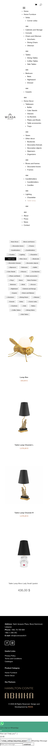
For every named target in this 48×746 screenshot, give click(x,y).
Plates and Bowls (33, 120)
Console (28, 33)
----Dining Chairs (23, 297)
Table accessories (34, 123)
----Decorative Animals (14, 263)
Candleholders (31, 179)
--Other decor (23, 259)
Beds (29, 76)
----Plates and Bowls (14, 276)
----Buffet (34, 267)
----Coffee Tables (16, 310)
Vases (27, 135)
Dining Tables (32, 58)
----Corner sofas (32, 301)
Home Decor (29, 101)
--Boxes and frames (29, 241)
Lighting (28, 194)
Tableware (29, 104)
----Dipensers (12, 267)
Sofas (27, 17)
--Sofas (21, 301)
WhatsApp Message (39, 741)
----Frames (31, 246)
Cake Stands (32, 110)
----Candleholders (30, 250)
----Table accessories (31, 276)
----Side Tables (24, 314)
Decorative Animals (34, 145)
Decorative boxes (34, 167)
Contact (27, 225)
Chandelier (31, 197)
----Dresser (33, 284)
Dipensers (31, 151)
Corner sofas (32, 21)
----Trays (11, 280)
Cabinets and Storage (33, 30)
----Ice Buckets (35, 271)
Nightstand (31, 80)
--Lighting (22, 254)
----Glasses (23, 271)
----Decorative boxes (17, 246)
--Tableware (24, 267)
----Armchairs (10, 297)
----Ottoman (36, 297)
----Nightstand (14, 288)
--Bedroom (13, 284)
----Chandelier (33, 254)
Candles (30, 185)
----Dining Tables (30, 310)
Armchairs (31, 39)
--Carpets (14, 293)
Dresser (30, 83)
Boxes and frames (32, 163)
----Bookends (35, 259)
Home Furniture (30, 14)
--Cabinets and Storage (29, 288)
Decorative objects (34, 148)
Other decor (30, 138)
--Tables (33, 306)
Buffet (29, 107)
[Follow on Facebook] (7, 643)
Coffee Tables (32, 61)
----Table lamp (11, 259)
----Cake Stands (10, 271)
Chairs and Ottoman (33, 36)
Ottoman (30, 46)
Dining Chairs (32, 42)
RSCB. (30, 707)
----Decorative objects (31, 263)
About (26, 216)
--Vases (20, 280)
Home (26, 11)
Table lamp (31, 201)
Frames (30, 170)
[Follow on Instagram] (12, 643)
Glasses (30, 114)
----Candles (11, 254)
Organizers (31, 154)
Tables (28, 55)
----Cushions (13, 306)
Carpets (28, 92)
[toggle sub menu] (26, 27)
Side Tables (31, 64)
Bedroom (29, 73)
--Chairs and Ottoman (27, 293)
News (26, 222)
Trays (29, 126)
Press (26, 219)
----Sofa (24, 306)
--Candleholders (15, 250)
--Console (11, 301)
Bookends (31, 142)
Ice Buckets (31, 117)
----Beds (22, 284)
